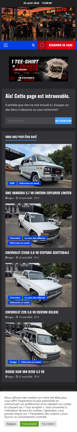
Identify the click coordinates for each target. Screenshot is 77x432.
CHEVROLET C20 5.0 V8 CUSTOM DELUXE (31, 312)
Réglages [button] (11, 423)
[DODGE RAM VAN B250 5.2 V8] (38, 345)
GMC (12, 183)
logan (11, 198)
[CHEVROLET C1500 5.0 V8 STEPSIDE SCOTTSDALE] (38, 225)
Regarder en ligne (61, 45)
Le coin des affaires (35, 238)
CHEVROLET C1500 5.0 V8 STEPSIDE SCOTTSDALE (37, 252)
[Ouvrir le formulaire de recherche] (33, 45)
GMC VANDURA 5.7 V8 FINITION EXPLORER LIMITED (38, 192)
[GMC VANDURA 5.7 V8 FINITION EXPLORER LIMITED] (38, 166)
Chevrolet (15, 238)
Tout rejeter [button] (48, 423)
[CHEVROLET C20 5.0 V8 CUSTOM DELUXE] (38, 285)
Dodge (13, 362)
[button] (5, 45)
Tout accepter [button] (29, 423)
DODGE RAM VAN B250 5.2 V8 (24, 371)
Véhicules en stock (29, 183)
